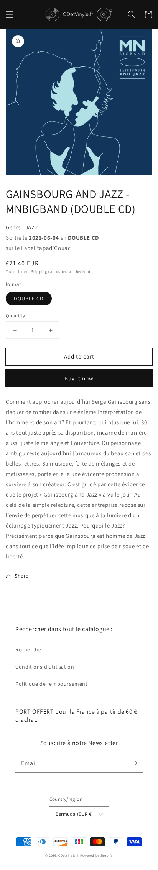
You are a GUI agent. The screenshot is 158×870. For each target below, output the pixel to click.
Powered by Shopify (96, 855)
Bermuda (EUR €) (74, 814)
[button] (9, 14)
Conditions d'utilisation (44, 666)
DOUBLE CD (29, 298)
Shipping (39, 271)
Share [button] (22, 575)
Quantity (15, 315)
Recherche (28, 649)
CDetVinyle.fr (68, 855)
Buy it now (79, 378)
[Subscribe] (134, 763)
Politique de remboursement (51, 683)
